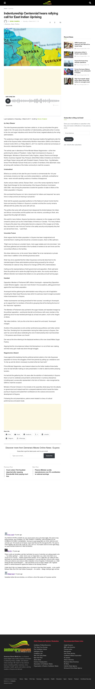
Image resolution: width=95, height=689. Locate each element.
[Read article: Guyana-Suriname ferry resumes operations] (68, 63)
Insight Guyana (68, 645)
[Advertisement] (32, 82)
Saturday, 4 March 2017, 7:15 (31, 21)
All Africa (66, 664)
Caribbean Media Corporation (72, 655)
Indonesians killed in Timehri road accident (81, 53)
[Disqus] (32, 554)
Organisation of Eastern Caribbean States (46, 666)
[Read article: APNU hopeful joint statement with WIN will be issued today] (68, 45)
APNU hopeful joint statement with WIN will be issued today (82, 44)
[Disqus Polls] (32, 506)
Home (5, 8)
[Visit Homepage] (47, 3)
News (12, 24)
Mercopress (67, 651)
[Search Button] (90, 3)
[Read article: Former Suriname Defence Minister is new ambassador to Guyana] (68, 71)
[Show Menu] (5, 3)
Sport (65, 679)
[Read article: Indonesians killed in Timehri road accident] (68, 54)
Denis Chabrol (15, 21)
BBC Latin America (69, 647)
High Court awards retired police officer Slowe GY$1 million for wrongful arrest (82, 80)
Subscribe (49, 456)
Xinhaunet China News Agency (73, 668)
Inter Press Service (69, 653)
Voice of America (69, 660)
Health (52, 679)
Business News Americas (71, 662)
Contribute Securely (86, 679)
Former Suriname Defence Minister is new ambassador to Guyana (83, 70)
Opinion (70, 679)
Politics (17, 24)
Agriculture (46, 679)
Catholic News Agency (70, 666)
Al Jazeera (67, 658)
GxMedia (13, 681)
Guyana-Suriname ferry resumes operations (81, 61)
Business (11, 8)
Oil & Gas (32, 679)
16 (60, 22)
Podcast (76, 679)
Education (59, 679)
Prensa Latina (68, 649)
